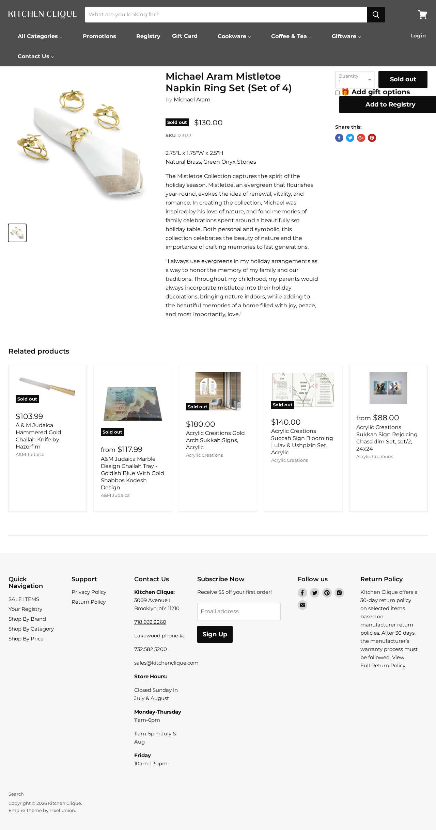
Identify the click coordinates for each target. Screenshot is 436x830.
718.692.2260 (150, 622)
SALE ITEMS (24, 599)
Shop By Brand (27, 619)
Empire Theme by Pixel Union (42, 810)
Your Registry (25, 609)
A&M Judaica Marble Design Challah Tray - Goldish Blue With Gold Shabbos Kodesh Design (132, 473)
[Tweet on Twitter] (350, 138)
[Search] (376, 14)
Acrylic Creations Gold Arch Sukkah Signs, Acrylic (215, 440)
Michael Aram (192, 99)
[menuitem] (35, 36)
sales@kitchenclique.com (166, 663)
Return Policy (89, 602)
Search (16, 794)
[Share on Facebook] (339, 138)
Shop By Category (31, 628)
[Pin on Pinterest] (372, 138)
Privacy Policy (89, 592)
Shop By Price (26, 638)
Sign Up (215, 634)
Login (418, 35)
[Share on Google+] (361, 138)
